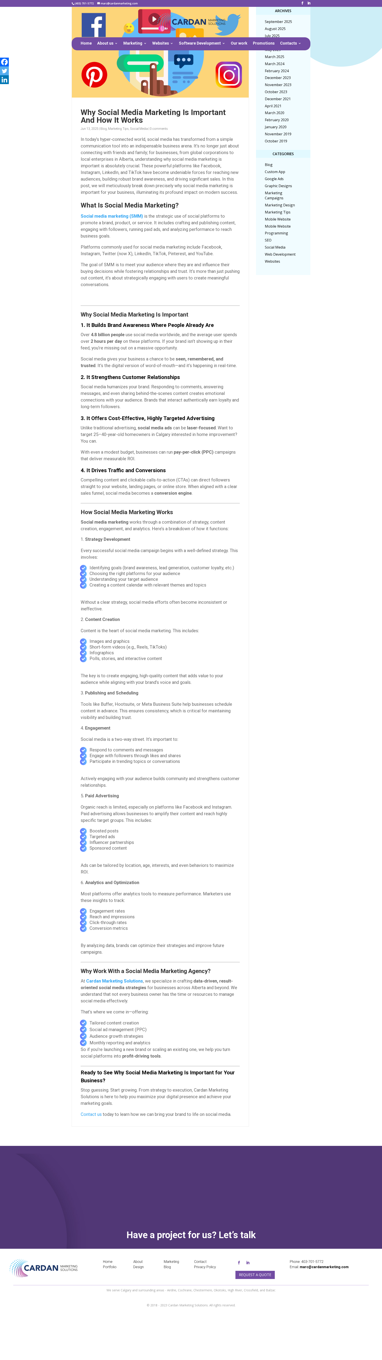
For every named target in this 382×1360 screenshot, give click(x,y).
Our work (239, 43)
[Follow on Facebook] (239, 1262)
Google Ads (274, 178)
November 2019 (278, 134)
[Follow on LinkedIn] (247, 1262)
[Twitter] (4, 70)
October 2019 (276, 141)
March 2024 (274, 63)
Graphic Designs (278, 185)
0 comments (159, 128)
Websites (160, 43)
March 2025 (274, 56)
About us (105, 43)
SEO (268, 240)
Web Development (280, 254)
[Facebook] (4, 62)
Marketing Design (280, 205)
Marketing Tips (118, 128)
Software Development (200, 43)
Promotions (264, 43)
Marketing (132, 43)
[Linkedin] (4, 79)
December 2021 (278, 98)
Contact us (91, 1114)
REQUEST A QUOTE (197, 1195)
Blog (103, 128)
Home (86, 43)
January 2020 (275, 126)
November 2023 (278, 84)
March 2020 (274, 112)
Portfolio (110, 1267)
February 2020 (277, 119)
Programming (276, 233)
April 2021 (273, 106)
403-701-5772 (312, 1262)
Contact (200, 1262)
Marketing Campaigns (274, 196)
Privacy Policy (205, 1267)
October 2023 (276, 91)
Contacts (288, 43)
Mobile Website (278, 219)
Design (138, 1267)
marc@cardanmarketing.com (324, 1267)
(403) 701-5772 (84, 3)
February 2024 (277, 70)
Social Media (139, 128)
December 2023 (278, 77)
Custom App (275, 171)
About (138, 1262)
